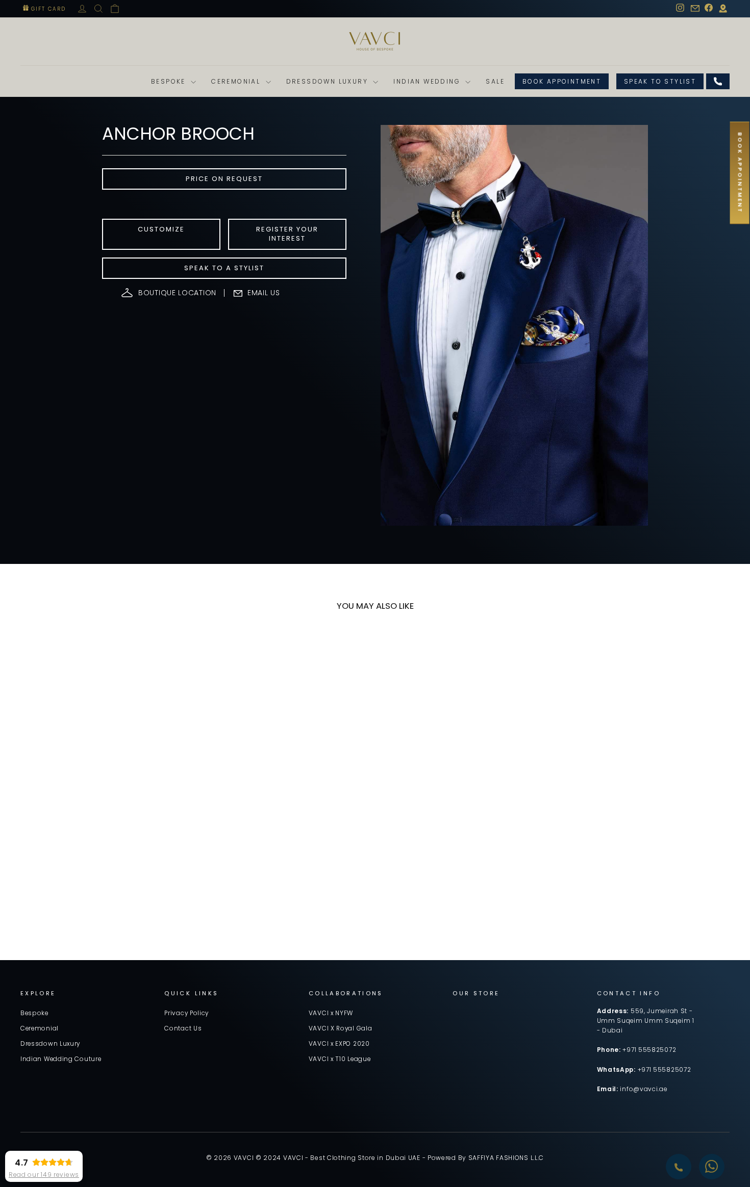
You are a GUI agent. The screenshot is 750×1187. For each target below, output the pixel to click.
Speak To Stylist (660, 81)
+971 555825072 (649, 1050)
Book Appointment (561, 81)
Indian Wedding (428, 81)
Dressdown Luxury (328, 81)
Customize (161, 229)
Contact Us (183, 1028)
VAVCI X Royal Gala (340, 1028)
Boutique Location (177, 293)
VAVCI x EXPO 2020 (339, 1044)
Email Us (263, 293)
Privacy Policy (186, 1013)
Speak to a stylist (224, 268)
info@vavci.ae (643, 1089)
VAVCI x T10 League (340, 1059)
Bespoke (169, 81)
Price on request (224, 179)
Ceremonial (237, 81)
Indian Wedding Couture (60, 1059)
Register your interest (287, 233)
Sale (495, 81)
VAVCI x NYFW (331, 1013)
